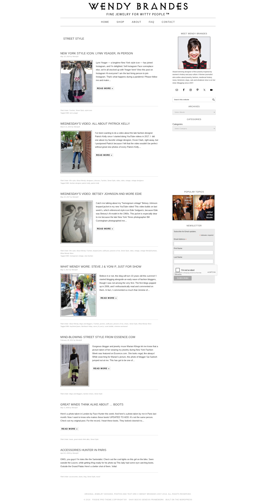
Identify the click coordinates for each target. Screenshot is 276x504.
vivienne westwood (121, 326)
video (118, 180)
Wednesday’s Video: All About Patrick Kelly (95, 123)
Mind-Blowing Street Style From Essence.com (97, 337)
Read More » (105, 88)
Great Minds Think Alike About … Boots (91, 404)
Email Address (180, 239)
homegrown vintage (77, 256)
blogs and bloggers (86, 324)
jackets (102, 324)
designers (90, 180)
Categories (177, 124)
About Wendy (81, 180)
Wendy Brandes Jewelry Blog (138, 7)
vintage (128, 180)
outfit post (105, 251)
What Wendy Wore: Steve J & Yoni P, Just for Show (100, 266)
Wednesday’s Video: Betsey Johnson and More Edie (101, 193)
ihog (85, 476)
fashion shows (88, 394)
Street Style (80, 110)
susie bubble (109, 326)
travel (98, 476)
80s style (72, 180)
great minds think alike (82, 439)
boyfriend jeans (75, 326)
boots (71, 439)
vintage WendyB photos (148, 251)
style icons (88, 110)
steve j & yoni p (98, 326)
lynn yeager (74, 113)
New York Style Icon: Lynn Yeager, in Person (96, 53)
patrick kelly (95, 183)
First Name (178, 248)
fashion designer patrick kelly (80, 183)
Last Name (178, 257)
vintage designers (137, 180)
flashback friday (86, 326)
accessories (73, 476)
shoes (126, 324)
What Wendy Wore (66, 253)
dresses (97, 180)
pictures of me (115, 251)
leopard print (97, 251)
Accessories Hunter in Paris (83, 450)
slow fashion (88, 256)
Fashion (72, 110)
